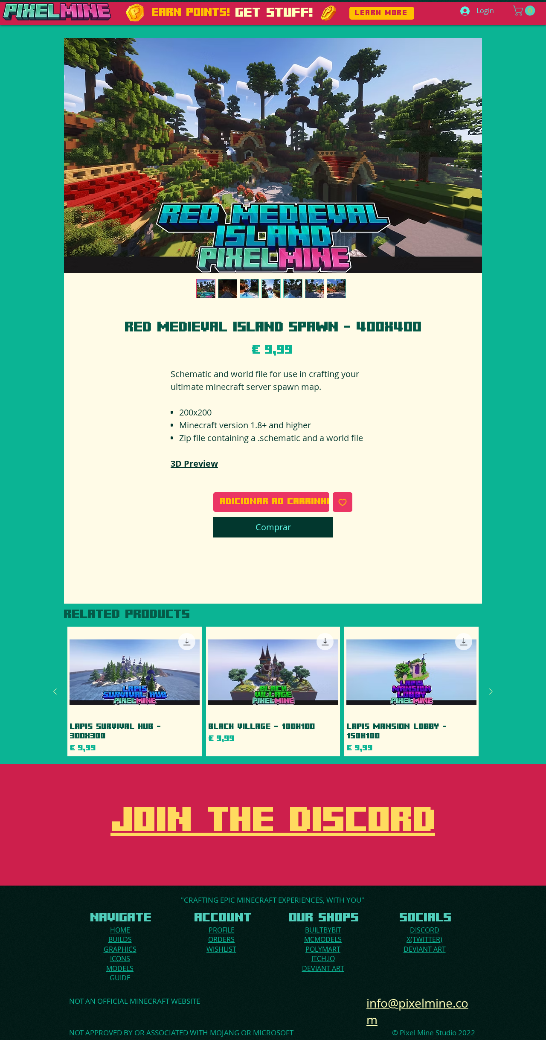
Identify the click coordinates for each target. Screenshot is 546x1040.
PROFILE (222, 930)
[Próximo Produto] (491, 691)
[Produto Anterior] (55, 691)
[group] (273, 691)
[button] (525, 11)
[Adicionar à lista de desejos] (342, 502)
